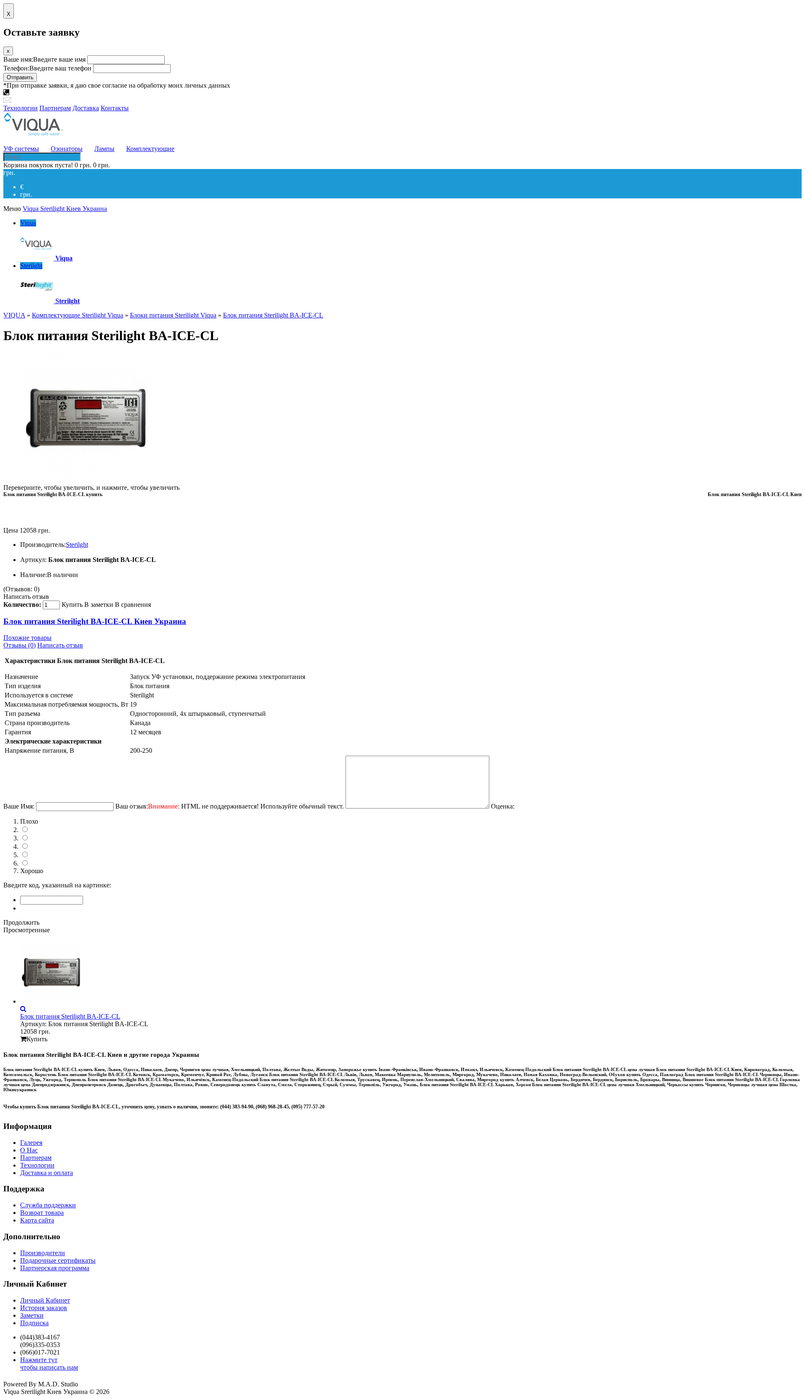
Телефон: (47, 68)
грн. (26, 194)
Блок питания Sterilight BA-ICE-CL (273, 315)
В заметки (98, 604)
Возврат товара (42, 1212)
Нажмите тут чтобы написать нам (49, 1363)
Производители (42, 1252)
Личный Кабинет (45, 1300)
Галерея (31, 1142)
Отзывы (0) (19, 645)
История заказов (43, 1307)
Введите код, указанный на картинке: (57, 885)
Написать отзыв (26, 596)
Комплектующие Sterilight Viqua (77, 315)
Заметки (32, 1315)
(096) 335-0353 (79, 92)
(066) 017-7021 (124, 92)
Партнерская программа (54, 1268)
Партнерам (36, 1157)
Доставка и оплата (46, 1172)
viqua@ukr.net (32, 100)
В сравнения (133, 604)
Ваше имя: (44, 59)
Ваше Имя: (18, 806)
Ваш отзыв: (229, 806)
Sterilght (31, 265)
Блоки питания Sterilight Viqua (173, 315)
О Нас (29, 1150)
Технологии (37, 1165)
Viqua (28, 222)
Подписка (34, 1322)
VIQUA (14, 315)
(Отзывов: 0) (21, 589)
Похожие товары (27, 637)
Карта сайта (37, 1220)
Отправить (20, 77)
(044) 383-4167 (32, 92)
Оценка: (502, 806)
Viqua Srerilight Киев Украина (65, 208)
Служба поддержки (48, 1205)
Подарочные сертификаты (58, 1260)
